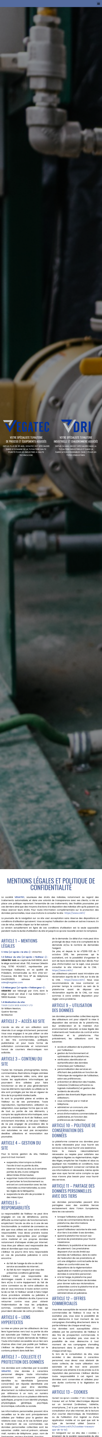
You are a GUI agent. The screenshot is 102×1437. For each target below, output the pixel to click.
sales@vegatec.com (12, 982)
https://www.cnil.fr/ (75, 913)
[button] (98, 3)
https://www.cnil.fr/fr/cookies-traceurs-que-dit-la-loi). (73, 1428)
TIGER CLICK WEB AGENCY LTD (17, 1005)
